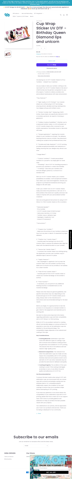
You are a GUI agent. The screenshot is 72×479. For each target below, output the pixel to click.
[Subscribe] (47, 445)
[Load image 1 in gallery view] (8, 54)
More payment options (52, 68)
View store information (44, 76)
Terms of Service (8, 456)
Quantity (38, 45)
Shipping (38, 54)
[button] (16, 13)
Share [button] (39, 413)
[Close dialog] (70, 456)
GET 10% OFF (51, 472)
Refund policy (8, 459)
